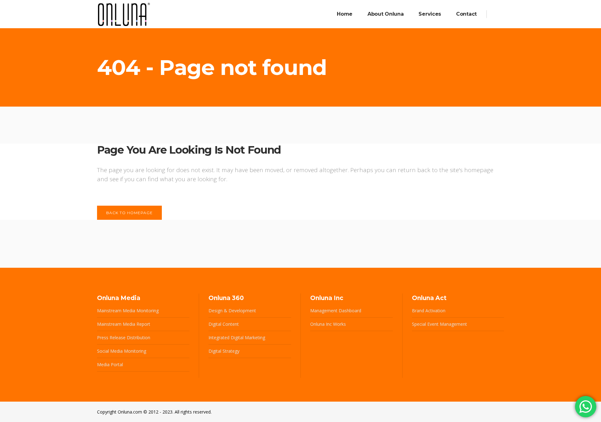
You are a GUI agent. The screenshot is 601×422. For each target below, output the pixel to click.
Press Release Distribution (123, 337)
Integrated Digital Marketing (236, 337)
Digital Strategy (223, 351)
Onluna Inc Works (328, 324)
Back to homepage (129, 212)
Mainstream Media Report (123, 324)
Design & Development (232, 311)
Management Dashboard (335, 311)
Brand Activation (428, 311)
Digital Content (223, 324)
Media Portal (110, 364)
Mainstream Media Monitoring (128, 311)
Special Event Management (439, 324)
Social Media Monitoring (121, 351)
